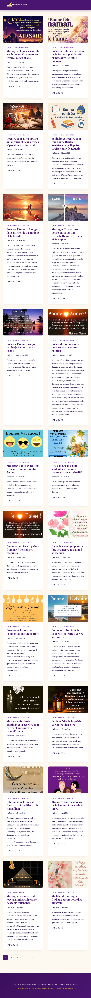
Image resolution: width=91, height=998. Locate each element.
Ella (10, 150)
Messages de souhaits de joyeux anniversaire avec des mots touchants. (22, 899)
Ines (55, 355)
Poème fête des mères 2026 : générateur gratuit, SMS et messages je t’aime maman (68, 56)
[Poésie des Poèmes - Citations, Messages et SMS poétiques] (18, 5)
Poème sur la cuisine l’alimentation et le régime (23, 632)
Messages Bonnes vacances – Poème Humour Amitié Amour (23, 469)
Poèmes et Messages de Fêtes (18, 47)
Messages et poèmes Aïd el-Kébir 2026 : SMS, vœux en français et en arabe (23, 54)
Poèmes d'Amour (41, 988)
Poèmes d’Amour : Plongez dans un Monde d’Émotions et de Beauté (23, 233)
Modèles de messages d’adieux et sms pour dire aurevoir (67, 899)
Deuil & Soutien (67, 988)
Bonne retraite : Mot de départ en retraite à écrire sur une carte (67, 634)
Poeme (11, 62)
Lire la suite (13, 86)
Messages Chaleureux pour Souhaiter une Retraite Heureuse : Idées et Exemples (67, 234)
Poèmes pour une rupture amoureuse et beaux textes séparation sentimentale (23, 142)
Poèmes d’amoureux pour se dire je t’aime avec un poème (22, 347)
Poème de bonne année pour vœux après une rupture (65, 347)
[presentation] (23, 29)
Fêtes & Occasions (54, 988)
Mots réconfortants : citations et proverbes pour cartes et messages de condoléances (23, 726)
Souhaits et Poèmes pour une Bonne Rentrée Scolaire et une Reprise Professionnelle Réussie (66, 143)
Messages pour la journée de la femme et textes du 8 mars (67, 805)
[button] (85, 4)
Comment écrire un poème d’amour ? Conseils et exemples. (23, 550)
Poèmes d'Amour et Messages (18, 135)
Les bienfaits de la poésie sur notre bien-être (66, 723)
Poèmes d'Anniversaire (15, 892)
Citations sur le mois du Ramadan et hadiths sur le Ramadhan (22, 805)
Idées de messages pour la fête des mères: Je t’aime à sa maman (67, 550)
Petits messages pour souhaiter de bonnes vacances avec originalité (67, 469)
